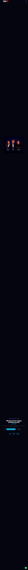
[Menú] (26, 1)
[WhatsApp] (26, 568)
